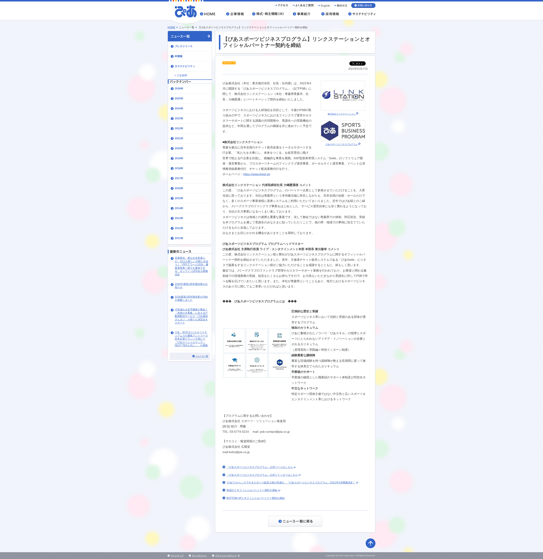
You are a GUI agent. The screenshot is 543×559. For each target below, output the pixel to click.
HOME (171, 27)
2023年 (179, 118)
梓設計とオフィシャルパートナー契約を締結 (252, 490)
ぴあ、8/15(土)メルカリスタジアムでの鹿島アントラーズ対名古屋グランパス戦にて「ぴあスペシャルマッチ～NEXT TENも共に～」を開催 (191, 339)
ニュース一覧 (201, 356)
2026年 (179, 88)
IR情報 (178, 56)
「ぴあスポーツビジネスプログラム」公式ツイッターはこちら (262, 474)
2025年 (179, 98)
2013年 (179, 218)
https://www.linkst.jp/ (256, 174)
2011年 (179, 238)
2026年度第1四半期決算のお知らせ (191, 286)
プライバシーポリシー (226, 555)
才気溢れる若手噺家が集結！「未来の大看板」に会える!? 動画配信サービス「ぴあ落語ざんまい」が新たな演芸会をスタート (191, 316)
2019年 (179, 158)
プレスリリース (184, 46)
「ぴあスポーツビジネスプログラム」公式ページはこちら (260, 467)
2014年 (179, 208)
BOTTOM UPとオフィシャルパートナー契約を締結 (256, 498)
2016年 (179, 188)
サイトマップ (177, 555)
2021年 (179, 138)
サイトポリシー (199, 555)
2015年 (179, 198)
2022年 (179, 128)
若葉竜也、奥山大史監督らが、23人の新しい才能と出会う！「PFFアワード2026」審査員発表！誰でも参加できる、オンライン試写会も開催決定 (191, 266)
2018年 (179, 168)
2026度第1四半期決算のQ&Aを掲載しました (191, 298)
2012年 (179, 228)
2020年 (179, 148)
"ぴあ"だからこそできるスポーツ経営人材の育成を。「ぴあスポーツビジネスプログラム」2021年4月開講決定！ (291, 482)
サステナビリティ (185, 66)
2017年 (179, 178)
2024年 (179, 108)
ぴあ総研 (182, 75)
